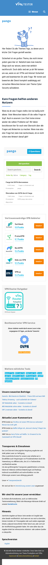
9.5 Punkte (19, 263)
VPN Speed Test (31, 376)
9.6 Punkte (19, 251)
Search (37, 169)
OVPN (19, 199)
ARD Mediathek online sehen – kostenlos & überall (19, 406)
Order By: (12, 175)
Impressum (12, 556)
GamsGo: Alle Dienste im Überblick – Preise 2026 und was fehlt (23, 396)
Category (23, 175)
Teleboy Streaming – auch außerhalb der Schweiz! (19, 400)
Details (38, 226)
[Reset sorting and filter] (34, 176)
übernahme (28, 199)
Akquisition (9, 202)
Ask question (24, 164)
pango (19, 188)
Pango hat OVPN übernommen (17, 182)
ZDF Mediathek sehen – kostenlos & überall (17, 403)
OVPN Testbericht (24, 352)
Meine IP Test (9, 373)
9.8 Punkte (19, 227)
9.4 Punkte (19, 275)
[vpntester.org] (24, 4)
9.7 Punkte (19, 239)
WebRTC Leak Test (18, 376)
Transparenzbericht (15, 480)
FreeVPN (40, 376)
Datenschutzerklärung (25, 556)
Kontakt (36, 556)
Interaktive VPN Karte (12, 379)
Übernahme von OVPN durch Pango (19, 193)
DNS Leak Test (20, 373)
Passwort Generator (27, 379)
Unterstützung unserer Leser (25, 486)
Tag (29, 175)
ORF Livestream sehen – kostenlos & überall (17, 410)
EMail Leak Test (31, 373)
